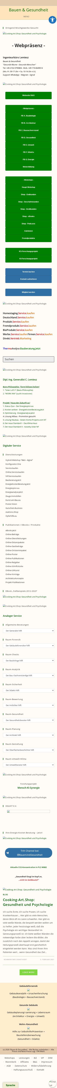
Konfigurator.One (13, 464)
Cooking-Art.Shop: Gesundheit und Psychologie (28, 902)
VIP (42, 1058)
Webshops (10, 1058)
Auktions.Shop (12, 512)
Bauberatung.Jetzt (13, 480)
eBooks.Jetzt (11, 530)
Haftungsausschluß (23, 1069)
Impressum (46, 1061)
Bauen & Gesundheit (28, 10)
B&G (35, 1061)
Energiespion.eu (12, 488)
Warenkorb (10, 1061)
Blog (5, 894)
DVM (50, 1058)
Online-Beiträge (12, 534)
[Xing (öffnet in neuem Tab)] (25, 2)
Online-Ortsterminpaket (16, 550)
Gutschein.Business (14, 508)
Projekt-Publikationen (15, 582)
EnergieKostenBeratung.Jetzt (18, 484)
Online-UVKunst (12, 570)
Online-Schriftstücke (14, 566)
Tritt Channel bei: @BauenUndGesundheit (30, 852)
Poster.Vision (11, 504)
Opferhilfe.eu (11, 516)
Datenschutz (21, 1065)
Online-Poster (12, 554)
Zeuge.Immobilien (13, 496)
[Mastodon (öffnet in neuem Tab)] (37, 2)
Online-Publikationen (15, 558)
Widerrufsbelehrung (41, 1065)
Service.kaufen (12, 468)
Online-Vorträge (12, 574)
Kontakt (40, 1069)
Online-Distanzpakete (15, 542)
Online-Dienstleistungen (16, 538)
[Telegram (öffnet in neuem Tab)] (34, 2)
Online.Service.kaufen (15, 472)
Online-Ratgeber (13, 562)
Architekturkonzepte (15, 578)
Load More (28, 972)
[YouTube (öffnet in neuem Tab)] (22, 2)
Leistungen (24, 1058)
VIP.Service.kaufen (13, 476)
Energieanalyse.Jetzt (14, 492)
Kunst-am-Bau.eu (13, 500)
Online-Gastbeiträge (14, 546)
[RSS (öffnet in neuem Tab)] (29, 2)
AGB (9, 1065)
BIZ (35, 1058)
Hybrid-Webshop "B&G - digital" (19, 460)
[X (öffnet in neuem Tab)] (20, 2)
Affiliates (24, 1061)
